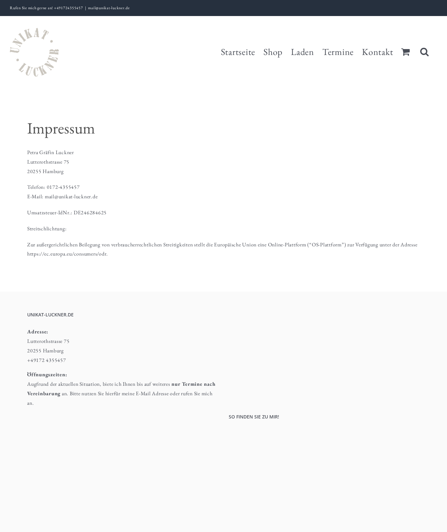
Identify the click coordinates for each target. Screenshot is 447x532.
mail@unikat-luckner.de (109, 7)
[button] (424, 51)
